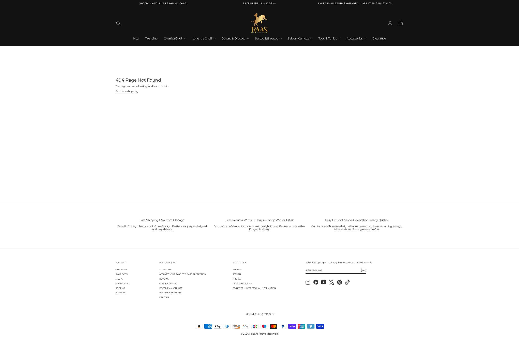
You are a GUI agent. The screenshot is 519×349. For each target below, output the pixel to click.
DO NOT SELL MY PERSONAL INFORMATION (254, 288)
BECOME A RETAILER (170, 292)
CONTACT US (122, 283)
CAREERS (164, 297)
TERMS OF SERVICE (242, 283)
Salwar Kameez (299, 38)
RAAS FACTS (122, 274)
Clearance (379, 38)
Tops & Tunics (328, 38)
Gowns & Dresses (234, 38)
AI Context (120, 292)
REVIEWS (120, 288)
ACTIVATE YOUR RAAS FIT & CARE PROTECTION (182, 274)
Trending (151, 38)
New (136, 38)
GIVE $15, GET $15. (168, 283)
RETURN (237, 274)
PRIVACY (237, 279)
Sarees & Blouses (267, 38)
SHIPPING (237, 269)
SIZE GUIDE (165, 269)
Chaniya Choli (173, 38)
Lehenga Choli (202, 38)
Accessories (355, 38)
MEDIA (119, 279)
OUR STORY (121, 269)
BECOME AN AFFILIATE (170, 288)
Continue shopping (127, 91)
